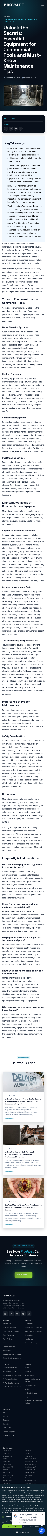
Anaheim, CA (7, 1478)
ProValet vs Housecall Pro (12, 1387)
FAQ (4, 1412)
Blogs (27, 1397)
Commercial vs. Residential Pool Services (21, 21)
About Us (28, 1371)
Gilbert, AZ (6, 1453)
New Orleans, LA (30, 1467)
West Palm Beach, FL (32, 1459)
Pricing (5, 1416)
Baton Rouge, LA (30, 1464)
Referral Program (9, 1432)
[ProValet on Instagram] (29, 1313)
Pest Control (29, 1339)
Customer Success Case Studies (33, 1402)
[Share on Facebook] (16, 129)
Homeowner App (9, 1347)
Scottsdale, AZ (8, 1467)
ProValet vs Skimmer (10, 1368)
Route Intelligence (31, 1393)
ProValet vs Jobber (9, 1371)
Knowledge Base (30, 1385)
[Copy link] (21, 129)
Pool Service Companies (33, 1327)
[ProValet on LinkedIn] (5, 1313)
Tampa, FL (28, 1456)
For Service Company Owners (32, 1380)
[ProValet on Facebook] (23, 1313)
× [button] (44, 1486)
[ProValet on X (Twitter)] (11, 1313)
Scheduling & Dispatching (12, 1358)
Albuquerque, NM (30, 1480)
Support (6, 1420)
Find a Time (7, 1428)
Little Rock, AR (8, 1475)
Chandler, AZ (7, 1450)
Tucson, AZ (7, 1472)
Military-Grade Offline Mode (12, 1354)
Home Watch (29, 1335)
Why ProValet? (30, 1375)
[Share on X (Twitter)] (6, 129)
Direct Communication (11, 1331)
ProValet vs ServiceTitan (11, 1383)
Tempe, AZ (6, 1469)
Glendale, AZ (7, 1456)
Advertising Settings (21, 1510)
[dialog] (23, 1510)
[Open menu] (42, 5)
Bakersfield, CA (8, 1480)
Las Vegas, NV (30, 1475)
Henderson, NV (30, 1472)
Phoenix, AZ (7, 1464)
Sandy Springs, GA (31, 1461)
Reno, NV (28, 1478)
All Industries (29, 1324)
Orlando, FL (28, 1453)
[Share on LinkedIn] (11, 129)
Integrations (7, 1350)
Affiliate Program (9, 1435)
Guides (6, 16)
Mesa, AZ (6, 1459)
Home (27, 1368)
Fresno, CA (6, 1483)
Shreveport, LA (30, 1469)
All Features (7, 1324)
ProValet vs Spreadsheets (12, 1375)
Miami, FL (28, 1450)
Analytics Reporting (10, 1327)
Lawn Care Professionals (33, 1331)
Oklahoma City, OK (31, 1483)
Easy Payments (8, 1335)
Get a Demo (7, 1424)
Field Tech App (8, 1339)
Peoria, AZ (6, 1461)
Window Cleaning (31, 1343)
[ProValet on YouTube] (17, 1313)
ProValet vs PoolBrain (10, 1379)
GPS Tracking (7, 1343)
